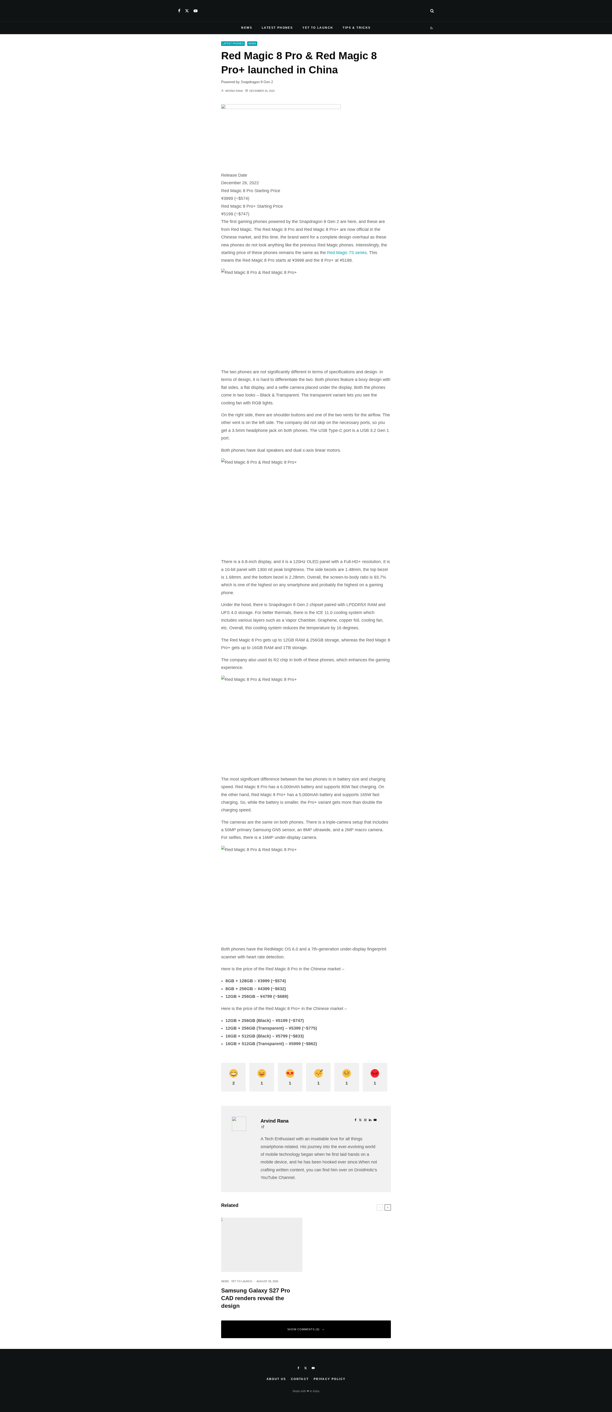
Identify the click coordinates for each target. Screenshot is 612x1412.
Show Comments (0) (303, 1329)
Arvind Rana (233, 90)
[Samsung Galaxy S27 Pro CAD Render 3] (261, 1245)
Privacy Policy (330, 1379)
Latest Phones (277, 27)
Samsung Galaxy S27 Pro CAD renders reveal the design (255, 1298)
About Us (276, 1379)
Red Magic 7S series (347, 252)
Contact (300, 1379)
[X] (187, 11)
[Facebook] (179, 11)
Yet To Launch (317, 27)
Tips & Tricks (357, 27)
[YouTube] (195, 11)
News (246, 27)
